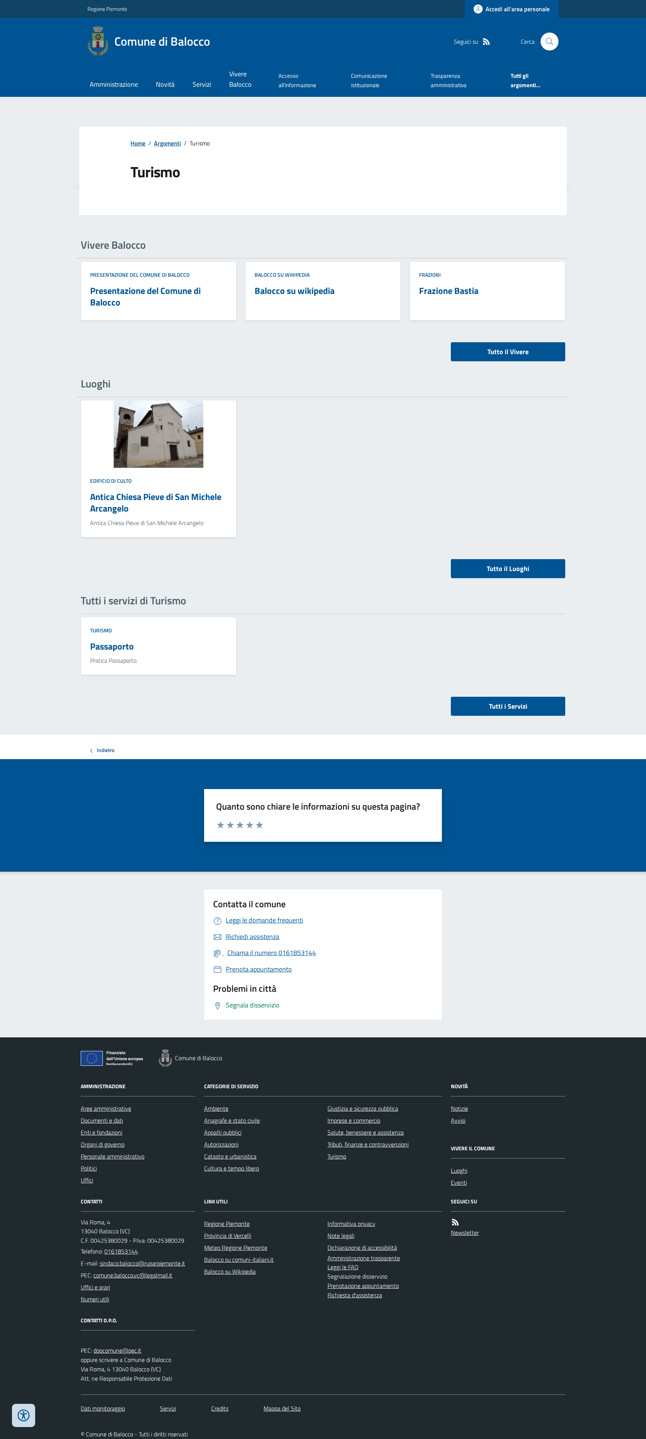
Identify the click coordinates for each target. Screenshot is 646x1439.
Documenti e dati (102, 1120)
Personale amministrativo (112, 1156)
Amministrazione (114, 84)
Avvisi (458, 1120)
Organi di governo (102, 1144)
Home (137, 143)
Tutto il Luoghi (508, 569)
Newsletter (465, 1232)
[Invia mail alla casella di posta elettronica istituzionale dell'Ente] (142, 1263)
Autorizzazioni (221, 1144)
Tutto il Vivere (508, 352)
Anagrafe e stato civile (232, 1120)
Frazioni (430, 275)
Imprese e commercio (353, 1120)
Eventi (459, 1182)
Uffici (87, 1180)
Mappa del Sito (282, 1408)
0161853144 (121, 1251)
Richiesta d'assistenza (354, 1295)
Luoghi (459, 1170)
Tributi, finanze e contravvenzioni (368, 1144)
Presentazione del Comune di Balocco (140, 275)
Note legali (340, 1235)
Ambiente (216, 1108)
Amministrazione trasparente (363, 1258)
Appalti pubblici (223, 1132)
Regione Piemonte (107, 9)
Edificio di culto (111, 481)
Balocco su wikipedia (282, 275)
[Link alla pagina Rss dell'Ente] (455, 1222)
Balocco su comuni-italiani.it (239, 1259)
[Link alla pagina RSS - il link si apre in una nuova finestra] (486, 41)
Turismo (101, 630)
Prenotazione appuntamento (363, 1285)
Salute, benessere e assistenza (365, 1132)
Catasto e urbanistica (230, 1156)
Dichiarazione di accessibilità (362, 1247)
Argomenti (167, 143)
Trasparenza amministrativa (449, 80)
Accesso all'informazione (297, 80)
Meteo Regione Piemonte (235, 1247)
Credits (219, 1408)
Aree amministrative (106, 1108)
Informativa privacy (351, 1223)
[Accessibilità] (24, 1415)
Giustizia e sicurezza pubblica (362, 1108)
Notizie (459, 1108)
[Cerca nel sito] (547, 41)
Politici (89, 1168)
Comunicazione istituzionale (369, 80)
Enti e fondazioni (101, 1132)
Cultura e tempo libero (231, 1168)
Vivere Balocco (240, 79)
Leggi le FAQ (343, 1266)
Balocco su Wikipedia (230, 1271)
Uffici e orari (95, 1287)
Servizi (202, 84)
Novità (165, 84)
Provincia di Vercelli (227, 1235)
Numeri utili (95, 1299)
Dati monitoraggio (103, 1408)
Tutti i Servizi (508, 706)
